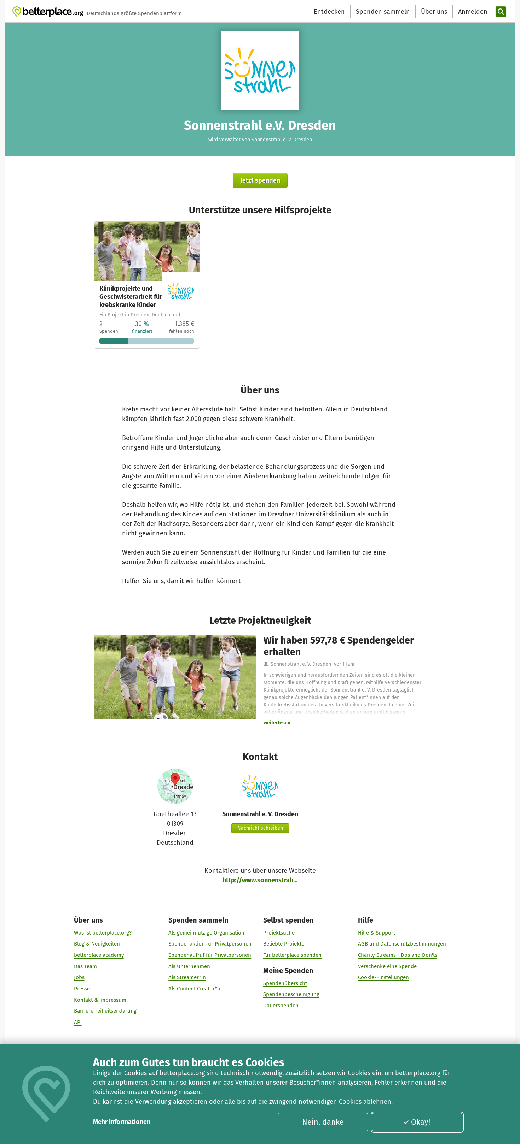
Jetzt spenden (260, 180)
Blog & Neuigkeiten (97, 944)
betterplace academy (99, 955)
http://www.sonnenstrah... (260, 880)
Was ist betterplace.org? (103, 933)
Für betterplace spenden (292, 955)
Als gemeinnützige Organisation (206, 933)
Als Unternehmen (189, 966)
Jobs (79, 977)
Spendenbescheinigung (291, 994)
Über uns (434, 12)
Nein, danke (323, 1122)
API (78, 1022)
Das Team (85, 966)
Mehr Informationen (121, 1122)
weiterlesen (277, 723)
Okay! (420, 1122)
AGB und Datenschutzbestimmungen (402, 944)
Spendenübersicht (285, 983)
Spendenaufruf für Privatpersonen (209, 955)
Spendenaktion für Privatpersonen (210, 944)
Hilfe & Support (376, 933)
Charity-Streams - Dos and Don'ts (397, 955)
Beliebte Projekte (283, 944)
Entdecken (329, 12)
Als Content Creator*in (195, 988)
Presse (82, 988)
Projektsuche (279, 933)
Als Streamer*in (187, 977)
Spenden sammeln (383, 12)
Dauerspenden (281, 1005)
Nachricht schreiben (260, 828)
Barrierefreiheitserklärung (105, 1011)
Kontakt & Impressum (100, 1000)
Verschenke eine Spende (387, 966)
